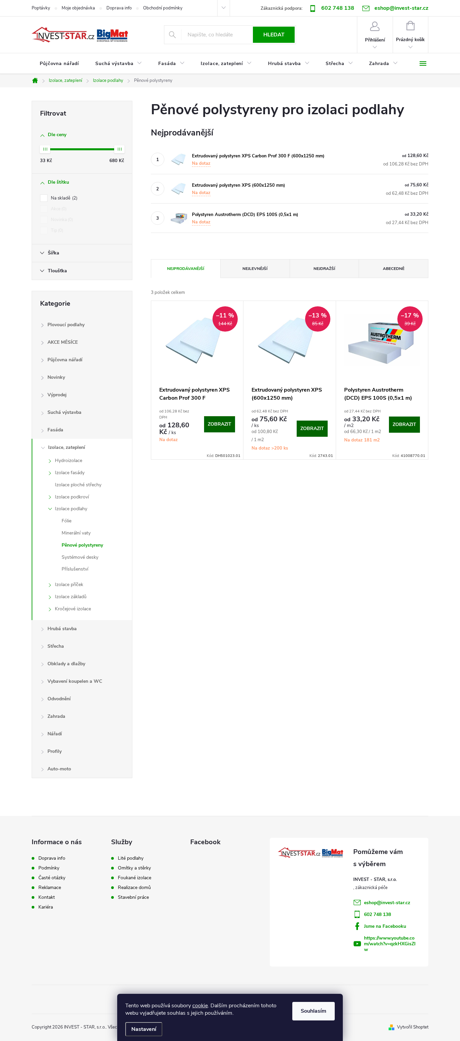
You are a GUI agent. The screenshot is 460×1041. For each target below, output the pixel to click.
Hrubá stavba (62, 628)
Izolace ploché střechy (78, 485)
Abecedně (393, 268)
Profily (54, 751)
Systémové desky (80, 557)
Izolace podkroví (72, 497)
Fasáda (55, 430)
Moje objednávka (78, 8)
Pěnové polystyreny (82, 545)
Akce (58, 209)
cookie (200, 1005)
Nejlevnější (254, 268)
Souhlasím (313, 1011)
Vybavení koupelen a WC (74, 681)
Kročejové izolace (73, 609)
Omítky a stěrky (134, 868)
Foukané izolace (134, 878)
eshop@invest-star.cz (387, 902)
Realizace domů (134, 887)
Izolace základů (71, 596)
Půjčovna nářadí (65, 360)
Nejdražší (324, 268)
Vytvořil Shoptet (412, 1027)
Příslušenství (75, 569)
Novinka (61, 220)
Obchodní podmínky (163, 8)
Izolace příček (69, 584)
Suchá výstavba (64, 412)
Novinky (56, 377)
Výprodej (57, 395)
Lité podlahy (130, 858)
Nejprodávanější (185, 268)
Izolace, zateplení (66, 447)
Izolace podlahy (71, 509)
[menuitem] (59, 63)
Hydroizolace (68, 460)
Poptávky (41, 8)
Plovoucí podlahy (66, 325)
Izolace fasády (70, 472)
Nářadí (54, 734)
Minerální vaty (76, 533)
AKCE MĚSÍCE (62, 342)
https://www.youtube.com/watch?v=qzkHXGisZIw (390, 944)
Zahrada (56, 716)
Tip (56, 230)
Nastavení (143, 1029)
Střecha (55, 646)
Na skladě (63, 198)
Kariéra (45, 907)
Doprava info (119, 8)
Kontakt (46, 897)
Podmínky (48, 868)
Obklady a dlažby (66, 664)
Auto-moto (59, 769)
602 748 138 (337, 8)
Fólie (66, 521)
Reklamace (49, 887)
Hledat (274, 34)
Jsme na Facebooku (385, 926)
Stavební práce (133, 897)
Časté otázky (51, 878)
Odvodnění (59, 699)
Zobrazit (219, 424)
